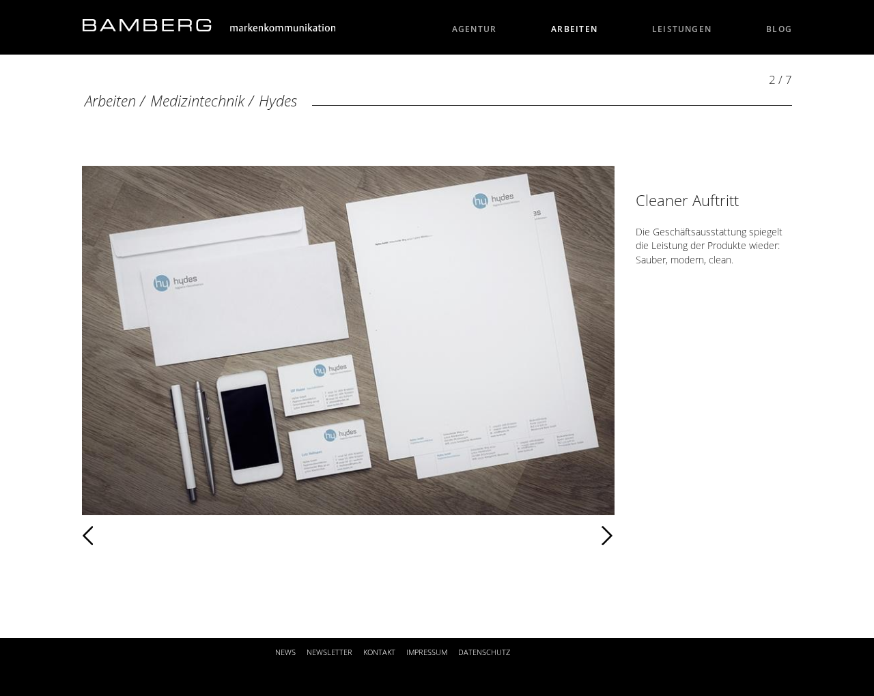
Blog (779, 29)
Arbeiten (574, 29)
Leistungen (681, 29)
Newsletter (329, 652)
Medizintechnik (197, 101)
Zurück (127, 536)
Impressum (426, 652)
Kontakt (379, 652)
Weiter (372, 536)
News (285, 652)
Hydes (278, 101)
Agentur (474, 29)
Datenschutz (484, 652)
